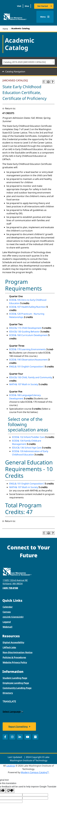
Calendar (8, 606)
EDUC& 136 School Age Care (27, 447)
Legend (7, 621)
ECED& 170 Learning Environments (27, 349)
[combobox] (28, 62)
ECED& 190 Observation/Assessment (28, 359)
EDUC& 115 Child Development (25, 327)
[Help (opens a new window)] (52, 82)
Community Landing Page (17, 687)
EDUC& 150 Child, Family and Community (30, 377)
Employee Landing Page (16, 682)
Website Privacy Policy (15, 662)
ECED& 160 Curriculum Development (28, 335)
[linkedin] (20, 737)
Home (5, 28)
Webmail (7, 626)
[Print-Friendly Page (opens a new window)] (48, 82)
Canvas (7, 611)
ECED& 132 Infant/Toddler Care (28, 437)
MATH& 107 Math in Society (23, 384)
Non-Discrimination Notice (17, 652)
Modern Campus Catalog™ (35, 772)
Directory (8, 692)
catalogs (10, 765)
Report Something (18, 726)
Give (27, 6)
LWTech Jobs (9, 647)
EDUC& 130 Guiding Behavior (24, 331)
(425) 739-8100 (10, 588)
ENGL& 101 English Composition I (26, 366)
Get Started (42, 6)
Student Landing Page (15, 677)
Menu (43, 16)
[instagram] (12, 737)
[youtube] (27, 737)
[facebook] (5, 737)
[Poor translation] (10, 790)
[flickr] (35, 737)
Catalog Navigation (15, 71)
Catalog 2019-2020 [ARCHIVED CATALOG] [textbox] (24, 62)
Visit (19, 6)
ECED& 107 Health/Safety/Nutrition (27, 306)
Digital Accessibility (13, 642)
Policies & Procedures (14, 657)
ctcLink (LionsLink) (13, 616)
